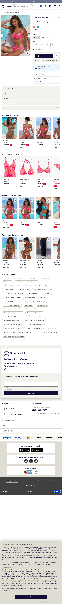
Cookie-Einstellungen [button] (31, 485)
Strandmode (46, 293)
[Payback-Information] (57, 491)
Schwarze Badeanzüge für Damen (14, 286)
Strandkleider (18, 278)
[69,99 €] (10, 248)
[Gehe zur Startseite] (9, 6)
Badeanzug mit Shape (37, 317)
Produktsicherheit (8, 103)
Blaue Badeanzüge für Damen (13, 313)
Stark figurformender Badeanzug (14, 336)
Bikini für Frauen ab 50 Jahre (48, 332)
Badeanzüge (31, 278)
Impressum (45, 481)
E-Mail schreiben (10, 409)
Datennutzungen (52, 547)
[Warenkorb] (59, 6)
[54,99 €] (10, 167)
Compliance (53, 481)
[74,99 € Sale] (10, 128)
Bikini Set (43, 297)
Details (5, 93)
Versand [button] (51, 22)
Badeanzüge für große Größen (43, 289)
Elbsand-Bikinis (42, 305)
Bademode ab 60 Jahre (33, 328)
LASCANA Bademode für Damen (14, 293)
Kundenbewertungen (9, 108)
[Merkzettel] (55, 6)
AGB (21, 481)
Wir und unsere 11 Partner (9, 547)
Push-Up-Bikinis (14, 12)
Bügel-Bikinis (33, 293)
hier (8, 557)
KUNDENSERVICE (8, 421)
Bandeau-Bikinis (24, 289)
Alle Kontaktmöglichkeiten (14, 414)
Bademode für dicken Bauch (12, 328)
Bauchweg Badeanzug (38, 301)
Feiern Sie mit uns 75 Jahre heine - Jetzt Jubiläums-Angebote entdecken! (31, 1)
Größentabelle (38, 49)
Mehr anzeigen (8, 389)
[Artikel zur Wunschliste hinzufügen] (56, 56)
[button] (3, 6)
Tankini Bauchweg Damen (12, 305)
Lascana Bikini (8, 301)
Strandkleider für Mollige (35, 324)
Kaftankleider (49, 328)
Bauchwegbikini (9, 309)
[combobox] (25, 6)
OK (31, 597)
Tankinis (6, 278)
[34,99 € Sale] (10, 208)
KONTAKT (5, 404)
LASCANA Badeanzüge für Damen (26, 282)
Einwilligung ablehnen (20, 601)
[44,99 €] (44, 208)
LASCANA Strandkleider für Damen (14, 317)
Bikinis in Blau (22, 301)
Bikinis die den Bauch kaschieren (34, 320)
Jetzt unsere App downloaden (31, 446)
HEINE (4, 426)
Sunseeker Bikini (30, 297)
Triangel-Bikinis (8, 289)
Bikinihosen (7, 282)
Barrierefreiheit (37, 481)
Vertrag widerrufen (12, 481)
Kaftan (6, 332)
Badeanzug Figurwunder (34, 313)
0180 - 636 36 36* (39, 410)
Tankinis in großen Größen (12, 297)
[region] (31, 573)
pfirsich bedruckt (37, 30)
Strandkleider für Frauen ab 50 (13, 324)
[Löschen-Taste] (31, 6)
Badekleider (28, 305)
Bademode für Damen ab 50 (27, 309)
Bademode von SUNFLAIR (38, 286)
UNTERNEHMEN (7, 431)
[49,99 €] (44, 128)
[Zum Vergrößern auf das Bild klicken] (28, 53)
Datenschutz (27, 481)
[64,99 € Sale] (27, 128)
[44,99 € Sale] (44, 167)
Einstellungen (43, 601)
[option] (34, 27)
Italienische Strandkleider (11, 320)
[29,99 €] (27, 248)
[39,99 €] (27, 167)
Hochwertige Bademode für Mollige (24, 332)
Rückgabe (6, 98)
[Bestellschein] (50, 6)
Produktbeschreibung (9, 88)
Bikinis (7, 12)
